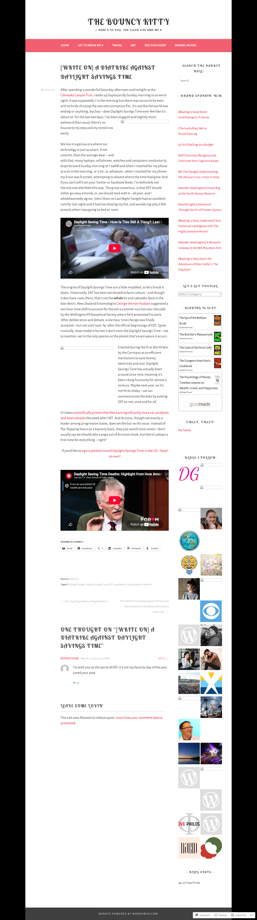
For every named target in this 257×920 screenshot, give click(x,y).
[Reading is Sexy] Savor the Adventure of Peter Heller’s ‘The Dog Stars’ (198, 264)
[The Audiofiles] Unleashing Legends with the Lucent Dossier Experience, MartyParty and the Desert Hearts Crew (144, 606)
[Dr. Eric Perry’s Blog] (211, 474)
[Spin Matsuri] (211, 848)
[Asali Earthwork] (211, 565)
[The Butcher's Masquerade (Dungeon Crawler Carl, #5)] (217, 341)
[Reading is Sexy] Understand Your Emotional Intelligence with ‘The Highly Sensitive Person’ (199, 226)
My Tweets (184, 430)
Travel (117, 45)
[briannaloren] (189, 636)
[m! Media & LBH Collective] (189, 684)
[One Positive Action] (211, 800)
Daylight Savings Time (96, 584)
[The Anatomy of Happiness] (189, 565)
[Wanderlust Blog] (189, 589)
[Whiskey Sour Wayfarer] (189, 541)
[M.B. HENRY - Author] (211, 519)
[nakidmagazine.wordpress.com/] (189, 848)
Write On (74, 579)
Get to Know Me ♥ (90, 45)
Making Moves (185, 45)
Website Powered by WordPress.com (128, 913)
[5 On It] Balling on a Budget (195, 144)
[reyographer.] (211, 660)
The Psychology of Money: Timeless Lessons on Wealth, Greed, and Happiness (198, 382)
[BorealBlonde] (189, 754)
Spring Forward (134, 584)
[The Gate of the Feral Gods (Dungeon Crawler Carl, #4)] (217, 354)
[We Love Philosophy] (189, 824)
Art (133, 45)
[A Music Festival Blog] (211, 754)
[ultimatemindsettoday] (211, 636)
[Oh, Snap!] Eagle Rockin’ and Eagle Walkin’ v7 (86, 601)
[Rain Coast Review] (189, 518)
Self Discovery (155, 45)
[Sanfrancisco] (211, 612)
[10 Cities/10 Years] (211, 778)
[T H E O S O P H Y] (189, 707)
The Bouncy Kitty (128, 22)
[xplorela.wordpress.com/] (211, 684)
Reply (161, 658)
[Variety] (211, 589)
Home (65, 45)
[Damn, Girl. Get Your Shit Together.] (189, 474)
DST (110, 584)
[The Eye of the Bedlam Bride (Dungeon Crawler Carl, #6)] (217, 324)
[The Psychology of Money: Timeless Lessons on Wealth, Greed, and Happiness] (217, 384)
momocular (69, 658)
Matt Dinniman (187, 327)
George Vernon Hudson (133, 303)
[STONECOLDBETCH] (189, 660)
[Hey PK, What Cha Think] (189, 778)
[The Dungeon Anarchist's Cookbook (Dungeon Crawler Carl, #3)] (217, 367)
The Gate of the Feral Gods (195, 347)
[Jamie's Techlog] (211, 824)
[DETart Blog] (189, 730)
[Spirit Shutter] (211, 708)
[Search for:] (200, 80)
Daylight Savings (77, 584)
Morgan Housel (186, 392)
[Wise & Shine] (211, 496)
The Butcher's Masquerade (196, 334)
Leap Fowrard (119, 584)
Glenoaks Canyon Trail (76, 95)
